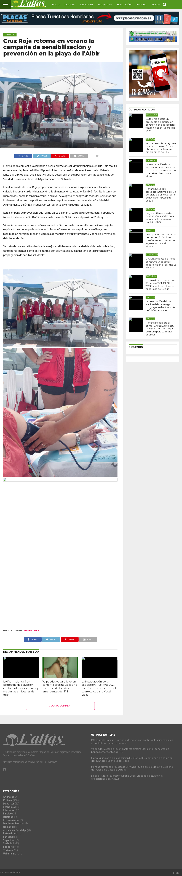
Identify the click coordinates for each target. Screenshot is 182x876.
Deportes (86, 4)
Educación (124, 4)
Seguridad (9, 840)
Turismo (8, 850)
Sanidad (156, 4)
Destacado (31, 630)
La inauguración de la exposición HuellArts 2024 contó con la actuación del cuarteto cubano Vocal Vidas (99, 688)
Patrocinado (10, 833)
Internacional (11, 820)
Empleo (141, 4)
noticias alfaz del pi (14, 830)
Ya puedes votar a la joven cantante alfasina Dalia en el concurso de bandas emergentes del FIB (60, 686)
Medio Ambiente (13, 823)
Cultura (70, 4)
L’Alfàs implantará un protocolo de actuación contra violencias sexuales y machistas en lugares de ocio (20, 688)
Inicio (56, 4)
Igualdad (8, 816)
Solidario (8, 846)
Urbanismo (9, 853)
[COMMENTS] (97, 155)
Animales (8, 796)
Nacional (8, 826)
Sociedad (8, 843)
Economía (105, 4)
